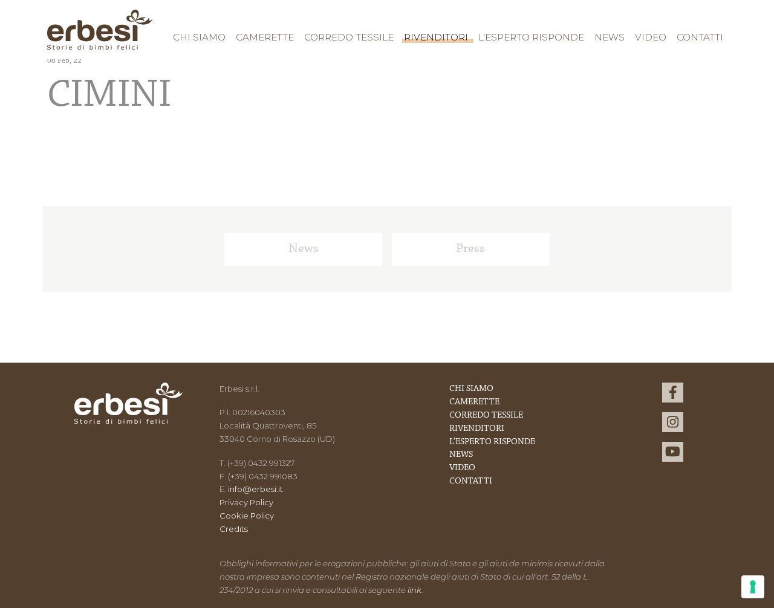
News (609, 37)
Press (470, 249)
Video (650, 37)
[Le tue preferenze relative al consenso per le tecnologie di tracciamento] (752, 586)
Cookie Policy (247, 515)
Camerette (265, 37)
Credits (234, 529)
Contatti (700, 37)
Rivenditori (436, 37)
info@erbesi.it (255, 489)
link (414, 590)
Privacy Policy (246, 502)
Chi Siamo (199, 37)
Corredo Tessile (349, 37)
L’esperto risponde (531, 37)
